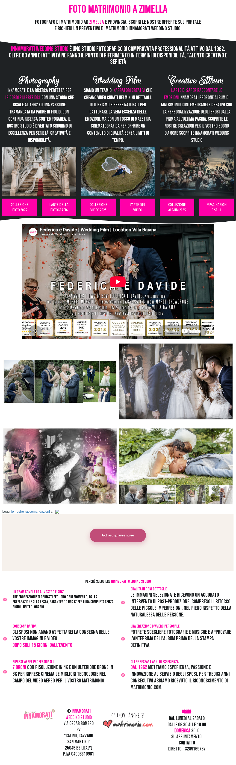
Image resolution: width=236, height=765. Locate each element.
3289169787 (195, 749)
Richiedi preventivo (118, 535)
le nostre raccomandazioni (30, 511)
